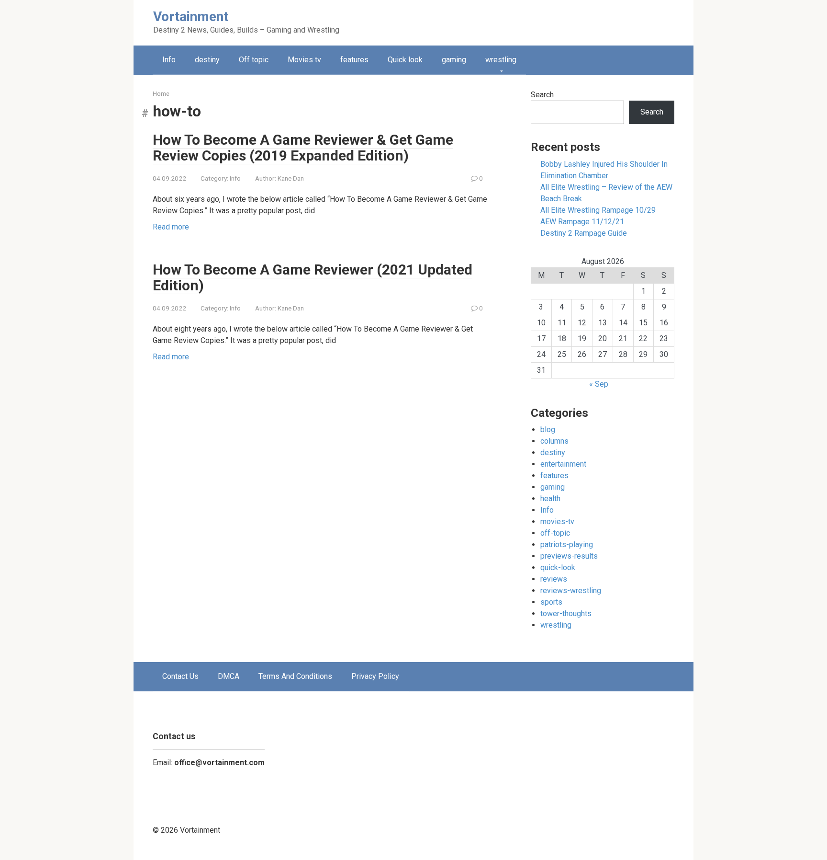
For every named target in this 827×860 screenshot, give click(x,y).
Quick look (405, 59)
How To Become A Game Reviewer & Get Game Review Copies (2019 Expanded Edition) (303, 147)
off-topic (555, 533)
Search (542, 94)
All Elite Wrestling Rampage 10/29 (598, 210)
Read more (171, 226)
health (550, 498)
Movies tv (304, 59)
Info (169, 59)
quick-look (557, 567)
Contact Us (180, 676)
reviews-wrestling (570, 590)
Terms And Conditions (295, 676)
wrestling (500, 59)
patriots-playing (566, 544)
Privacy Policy (375, 676)
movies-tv (557, 521)
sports (551, 602)
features (354, 59)
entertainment (563, 464)
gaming (454, 59)
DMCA (228, 676)
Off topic (253, 59)
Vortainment (190, 16)
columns (554, 441)
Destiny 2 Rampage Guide (583, 233)
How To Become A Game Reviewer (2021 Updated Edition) (312, 277)
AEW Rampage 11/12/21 (582, 221)
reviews (553, 579)
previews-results (569, 556)
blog (547, 429)
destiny (207, 59)
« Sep (598, 384)
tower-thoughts (566, 613)
